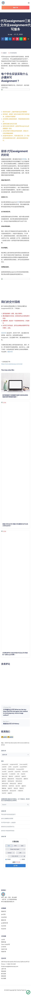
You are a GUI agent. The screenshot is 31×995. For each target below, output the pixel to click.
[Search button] (28, 804)
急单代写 (24, 776)
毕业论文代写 (19, 778)
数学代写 (4, 778)
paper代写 (10, 771)
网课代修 (4, 788)
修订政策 (3, 973)
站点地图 (3, 978)
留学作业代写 (11, 781)
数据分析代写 (11, 778)
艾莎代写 (3, 333)
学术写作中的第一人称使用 (8, 822)
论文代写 (4, 793)
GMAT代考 (4, 949)
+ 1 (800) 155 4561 (10, 964)
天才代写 (3, 926)
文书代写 (3, 947)
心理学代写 (17, 776)
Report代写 (4, 774)
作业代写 (23, 774)
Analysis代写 (5, 764)
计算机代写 (20, 790)
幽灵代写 (10, 351)
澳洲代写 (26, 778)
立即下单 (3, 969)
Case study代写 (23, 764)
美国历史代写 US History (11, 723)
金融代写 (10, 793)
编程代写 (24, 786)
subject (5, 52)
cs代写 (9, 766)
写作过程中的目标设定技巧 (8, 814)
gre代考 (3, 914)
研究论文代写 (13, 783)
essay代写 (15, 766)
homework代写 (20, 769)
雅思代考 (3, 920)
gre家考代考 (4, 923)
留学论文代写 (5, 783)
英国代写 (22, 788)
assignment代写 (14, 764)
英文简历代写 (5, 790)
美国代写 (10, 788)
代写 (18, 202)
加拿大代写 (4, 776)
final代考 (4, 769)
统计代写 (18, 786)
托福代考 (3, 951)
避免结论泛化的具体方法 (7, 826)
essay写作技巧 (23, 766)
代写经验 (24, 159)
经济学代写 (11, 786)
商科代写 (11, 776)
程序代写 (20, 783)
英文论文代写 (13, 790)
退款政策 (3, 971)
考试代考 (16, 788)
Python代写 (25, 771)
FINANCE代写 (11, 769)
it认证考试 (4, 917)
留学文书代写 (19, 781)
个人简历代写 (12, 774)
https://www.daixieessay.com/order (11, 364)
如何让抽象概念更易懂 (7, 818)
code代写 (4, 766)
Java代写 (4, 771)
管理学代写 (4, 786)
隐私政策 (3, 976)
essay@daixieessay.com (11, 966)
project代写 (17, 771)
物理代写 (4, 781)
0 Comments (13, 52)
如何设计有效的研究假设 (7, 830)
